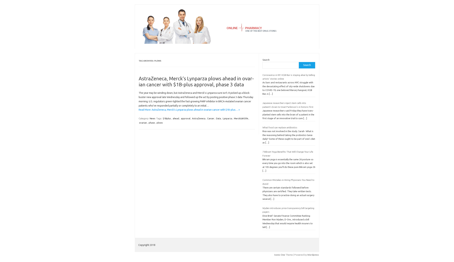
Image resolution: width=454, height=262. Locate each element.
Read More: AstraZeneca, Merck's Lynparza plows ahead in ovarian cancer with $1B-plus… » (189, 109)
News (152, 118)
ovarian (143, 122)
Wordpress (313, 254)
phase (152, 122)
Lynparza (227, 118)
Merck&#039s (241, 118)
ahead (176, 118)
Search (266, 59)
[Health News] (227, 42)
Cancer (210, 118)
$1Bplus (167, 118)
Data (218, 118)
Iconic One (279, 254)
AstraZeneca (198, 118)
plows (160, 122)
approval (185, 118)
